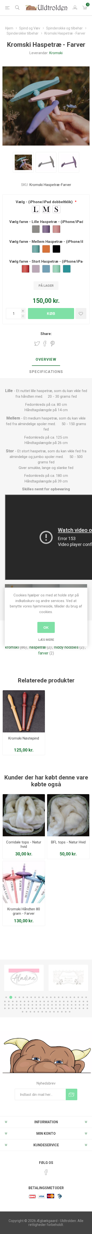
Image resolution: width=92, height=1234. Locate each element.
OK (46, 627)
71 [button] (24, 1008)
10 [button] (43, 997)
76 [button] (44, 1008)
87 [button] (87, 1008)
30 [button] (36, 1001)
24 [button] (12, 1001)
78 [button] (52, 1008)
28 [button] (28, 1001)
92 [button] (38, 1011)
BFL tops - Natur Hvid (68, 842)
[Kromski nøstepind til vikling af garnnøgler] (24, 711)
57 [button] (56, 1005)
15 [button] (62, 997)
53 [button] (40, 1005)
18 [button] (74, 997)
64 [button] (83, 1005)
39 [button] (71, 1001)
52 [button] (36, 1005)
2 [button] (10, 997)
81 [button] (64, 1008)
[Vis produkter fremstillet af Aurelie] (68, 978)
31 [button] (40, 1001)
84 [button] (75, 1008)
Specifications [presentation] (46, 372)
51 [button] (32, 1005)
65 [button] (87, 1005)
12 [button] (51, 997)
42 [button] (83, 1001)
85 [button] (79, 1008)
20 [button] (82, 997)
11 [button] (47, 997)
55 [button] (48, 1005)
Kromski (56, 53)
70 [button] (20, 1008)
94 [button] (46, 1011)
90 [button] (30, 1011)
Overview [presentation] (46, 359)
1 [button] (6, 997)
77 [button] (48, 1008)
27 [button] (24, 1001)
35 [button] (56, 1001)
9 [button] (39, 997)
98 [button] (62, 1011)
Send (71, 1094)
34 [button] (52, 1001)
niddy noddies (66, 647)
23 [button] (9, 1001)
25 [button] (16, 1001)
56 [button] (52, 1005)
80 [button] (60, 1008)
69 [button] (16, 1008)
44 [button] (5, 1005)
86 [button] (83, 1008)
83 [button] (71, 1008)
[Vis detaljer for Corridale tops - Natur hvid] (24, 815)
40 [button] (75, 1001)
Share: (46, 334)
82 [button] (67, 1008)
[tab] (46, 360)
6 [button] (27, 997)
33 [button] (48, 1001)
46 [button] (12, 1005)
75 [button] (40, 1008)
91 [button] (34, 1011)
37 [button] (64, 1001)
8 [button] (35, 997)
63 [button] (79, 1005)
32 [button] (44, 1001)
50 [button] (28, 1005)
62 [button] (75, 1005)
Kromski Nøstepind (23, 738)
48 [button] (20, 1005)
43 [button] (87, 1001)
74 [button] (36, 1008)
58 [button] (60, 1005)
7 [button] (31, 997)
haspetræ (37, 647)
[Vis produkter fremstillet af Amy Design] (24, 978)
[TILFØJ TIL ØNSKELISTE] (80, 313)
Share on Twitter (37, 343)
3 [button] (14, 997)
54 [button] (44, 1005)
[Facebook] (46, 1172)
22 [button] (5, 1001)
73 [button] (32, 1008)
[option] (24, 978)
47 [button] (16, 1005)
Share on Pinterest (52, 343)
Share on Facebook (45, 343)
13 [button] (54, 997)
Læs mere (46, 640)
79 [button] (56, 1008)
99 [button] (65, 1011)
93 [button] (42, 1011)
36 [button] (60, 1001)
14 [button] (58, 997)
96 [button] (54, 1011)
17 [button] (70, 997)
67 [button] (9, 1008)
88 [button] (22, 1011)
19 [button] (78, 997)
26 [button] (20, 1001)
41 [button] (79, 1001)
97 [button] (58, 1011)
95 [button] (50, 1011)
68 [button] (12, 1008)
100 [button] (69, 1011)
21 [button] (86, 997)
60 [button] (67, 1005)
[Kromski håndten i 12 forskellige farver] (24, 882)
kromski (12, 647)
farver (43, 653)
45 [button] (9, 1005)
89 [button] (26, 1011)
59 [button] (64, 1005)
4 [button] (19, 997)
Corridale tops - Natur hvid (23, 844)
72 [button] (28, 1008)
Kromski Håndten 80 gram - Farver (23, 911)
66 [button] (5, 1008)
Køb (51, 313)
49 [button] (24, 1005)
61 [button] (71, 1005)
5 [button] (23, 997)
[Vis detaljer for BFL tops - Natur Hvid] (68, 815)
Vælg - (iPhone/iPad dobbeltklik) (45, 202)
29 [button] (32, 1001)
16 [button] (66, 997)
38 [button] (67, 1001)
